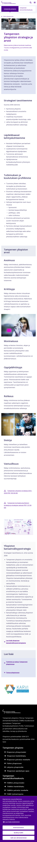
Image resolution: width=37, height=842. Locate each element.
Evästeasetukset (18, 827)
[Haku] (29, 3)
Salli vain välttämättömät (18, 838)
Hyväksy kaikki (18, 832)
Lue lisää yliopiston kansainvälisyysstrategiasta (16, 642)
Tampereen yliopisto (10, 9)
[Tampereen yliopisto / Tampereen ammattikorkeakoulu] (9, 2)
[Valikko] (34, 3)
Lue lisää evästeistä (12, 822)
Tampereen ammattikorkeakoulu (26, 9)
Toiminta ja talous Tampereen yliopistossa (16, 663)
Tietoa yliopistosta (12, 673)
